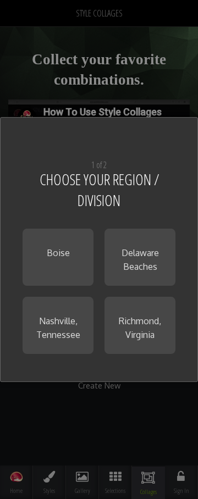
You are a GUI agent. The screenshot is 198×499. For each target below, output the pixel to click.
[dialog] (99, 249)
